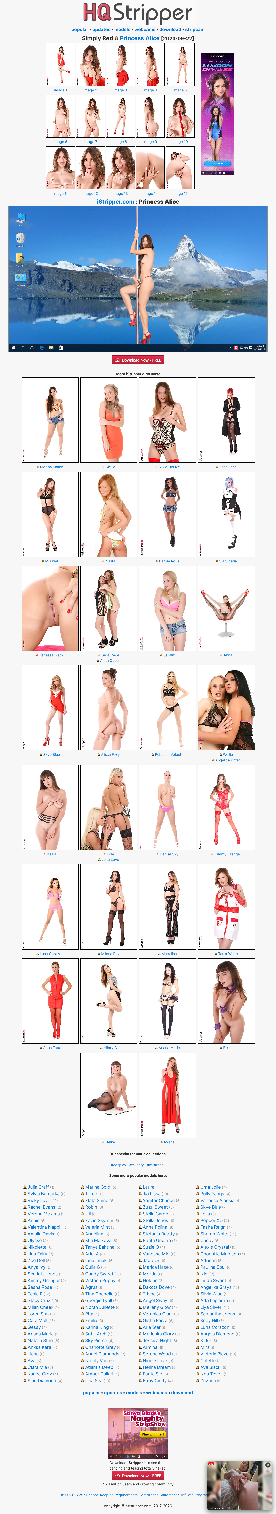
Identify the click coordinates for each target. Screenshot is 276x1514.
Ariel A (92, 1253)
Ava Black (210, 1367)
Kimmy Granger (228, 854)
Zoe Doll (36, 1260)
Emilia (91, 1320)
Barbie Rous (169, 561)
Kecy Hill (209, 1320)
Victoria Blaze (214, 1353)
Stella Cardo (155, 1213)
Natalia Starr (40, 1340)
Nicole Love (155, 1360)
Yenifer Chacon (159, 1200)
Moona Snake (51, 467)
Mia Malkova (98, 1240)
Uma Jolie (210, 1187)
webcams (144, 29)
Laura (148, 1187)
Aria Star (152, 1327)
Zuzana (208, 1380)
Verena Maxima (44, 1213)
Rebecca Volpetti (169, 754)
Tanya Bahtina (99, 1247)
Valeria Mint (97, 1227)
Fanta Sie (152, 1373)
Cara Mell (37, 1320)
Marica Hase (156, 1267)
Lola (110, 854)
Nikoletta (37, 1247)
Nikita (110, 561)
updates (101, 29)
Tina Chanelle (99, 1293)
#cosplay (118, 1165)
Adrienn (208, 1260)
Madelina (169, 954)
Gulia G (92, 1267)
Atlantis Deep (99, 1367)
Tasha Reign (213, 1227)
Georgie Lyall (98, 1300)
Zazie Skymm (99, 1220)
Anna (228, 655)
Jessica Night (157, 1340)
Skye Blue (51, 754)
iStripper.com (115, 201)
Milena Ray (110, 954)
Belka (51, 854)
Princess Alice (140, 38)
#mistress (155, 1165)
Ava (31, 1360)
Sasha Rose (40, 1287)
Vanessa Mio (156, 1253)
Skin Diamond (42, 1380)
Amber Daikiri (99, 1373)
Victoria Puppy (100, 1280)
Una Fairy (37, 1253)
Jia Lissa (152, 1193)
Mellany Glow (157, 1307)
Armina (150, 1347)
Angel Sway (155, 1300)
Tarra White (228, 954)
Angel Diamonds (102, 1353)
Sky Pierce (96, 1340)
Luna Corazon (51, 954)
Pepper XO (211, 1220)
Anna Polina (155, 1227)
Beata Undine (157, 1240)
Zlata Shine (97, 1200)
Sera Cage (110, 655)
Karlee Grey (40, 1373)
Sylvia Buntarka (44, 1193)
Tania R (35, 1293)
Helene (150, 1280)
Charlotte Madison (219, 1253)
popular (79, 29)
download (170, 29)
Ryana (169, 1142)
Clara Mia (37, 1367)
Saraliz (169, 655)
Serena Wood (157, 1353)
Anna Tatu (51, 1048)
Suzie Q (151, 1247)
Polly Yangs (212, 1193)
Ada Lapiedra (214, 1300)
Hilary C (110, 1048)
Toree (91, 1193)
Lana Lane (228, 467)
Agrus (91, 1287)
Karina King (97, 1327)
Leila (205, 1213)
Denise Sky (169, 854)
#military (136, 1165)
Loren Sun (38, 1313)
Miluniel (51, 561)
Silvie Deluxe (169, 467)
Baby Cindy (155, 1380)
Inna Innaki (96, 1260)
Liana (33, 1353)
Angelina (94, 1233)
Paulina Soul (213, 1267)
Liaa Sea (94, 1380)
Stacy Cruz (39, 1300)
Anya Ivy (36, 1267)
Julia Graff (38, 1187)
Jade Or (151, 1260)
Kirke (205, 1340)
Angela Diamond (217, 1333)
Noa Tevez (211, 1373)
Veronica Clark (158, 1313)
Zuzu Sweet (155, 1207)
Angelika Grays (216, 1287)
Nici (204, 1273)
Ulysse (35, 1240)
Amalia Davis (41, 1233)
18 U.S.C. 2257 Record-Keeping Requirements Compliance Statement (118, 1495)
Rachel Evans (41, 1207)
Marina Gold (97, 1187)
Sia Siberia (228, 561)
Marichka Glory (158, 1333)
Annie (34, 1220)
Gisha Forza (155, 1320)
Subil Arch (95, 1333)
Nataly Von (96, 1360)
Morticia (151, 1273)
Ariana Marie (169, 1048)
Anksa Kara (39, 1347)
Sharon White (214, 1233)
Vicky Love (39, 1200)
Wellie (228, 754)
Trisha (149, 1293)
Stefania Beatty (159, 1233)
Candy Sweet (99, 1273)
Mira (205, 1347)
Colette (208, 1360)
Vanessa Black (51, 655)
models (122, 29)
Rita (89, 1313)
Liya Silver (210, 1307)
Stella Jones (155, 1220)
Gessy (34, 1327)
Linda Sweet (213, 1280)
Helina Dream (157, 1367)
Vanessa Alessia (217, 1200)
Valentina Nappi (44, 1227)
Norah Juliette (100, 1307)
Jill (88, 1213)
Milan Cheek (41, 1307)
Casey (207, 1240)
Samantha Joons (217, 1313)
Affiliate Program (195, 1495)
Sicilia (110, 467)
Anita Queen (110, 660)
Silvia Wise (211, 1293)
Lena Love (110, 859)
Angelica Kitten (228, 760)
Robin (91, 1207)
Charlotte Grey (100, 1347)
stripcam (195, 29)
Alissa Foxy (110, 754)
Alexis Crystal (214, 1247)
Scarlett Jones (43, 1273)
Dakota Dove (156, 1287)
